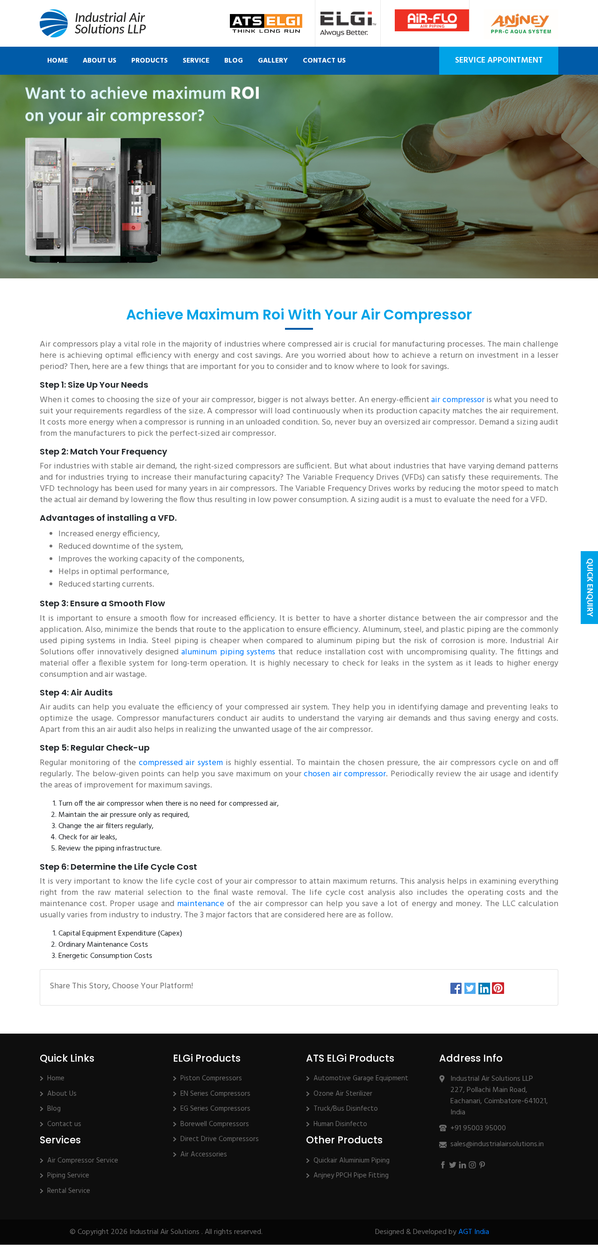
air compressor (457, 400)
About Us (99, 60)
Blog (233, 60)
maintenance (200, 904)
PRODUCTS (149, 60)
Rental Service (68, 1191)
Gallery (273, 60)
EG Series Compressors (215, 1108)
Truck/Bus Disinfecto (345, 1108)
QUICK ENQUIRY (589, 587)
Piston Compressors (211, 1078)
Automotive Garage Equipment (360, 1078)
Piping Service (68, 1175)
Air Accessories (203, 1154)
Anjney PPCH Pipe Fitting (351, 1175)
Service (196, 60)
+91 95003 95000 (478, 1128)
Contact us (64, 1124)
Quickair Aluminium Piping (351, 1160)
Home (57, 60)
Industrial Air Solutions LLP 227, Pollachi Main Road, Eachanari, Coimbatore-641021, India (499, 1096)
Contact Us (324, 60)
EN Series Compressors (215, 1093)
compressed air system (180, 763)
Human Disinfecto (340, 1124)
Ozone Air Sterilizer (342, 1093)
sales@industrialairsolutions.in (497, 1144)
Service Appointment (499, 60)
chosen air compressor (345, 774)
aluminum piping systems (228, 652)
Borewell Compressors (214, 1124)
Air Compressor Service (82, 1160)
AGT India (473, 1232)
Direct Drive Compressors (219, 1139)
